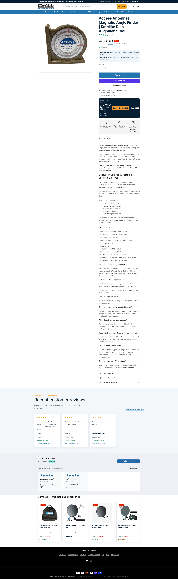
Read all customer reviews (135, 409)
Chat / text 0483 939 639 (121, 1)
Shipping (110, 43)
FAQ (103, 554)
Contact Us (62, 554)
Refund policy (81, 576)
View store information (108, 95)
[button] (138, 6)
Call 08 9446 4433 (105, 1)
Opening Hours (73, 554)
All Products (115, 554)
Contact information (122, 576)
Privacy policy (90, 576)
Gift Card (83, 554)
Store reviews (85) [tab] (57, 468)
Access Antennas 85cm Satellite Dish (100, 526)
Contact (130, 12)
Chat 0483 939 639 (138, 108)
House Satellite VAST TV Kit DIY (75, 526)
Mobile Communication (77, 12)
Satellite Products (59, 12)
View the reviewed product (44, 443)
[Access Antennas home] (47, 6)
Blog (107, 554)
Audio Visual (108, 12)
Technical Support (94, 554)
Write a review (128, 461)
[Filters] (126, 468)
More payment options (119, 85)
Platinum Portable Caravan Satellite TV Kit (127, 526)
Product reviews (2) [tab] (44, 468)
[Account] (133, 6)
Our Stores (135, 1)
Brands (47, 12)
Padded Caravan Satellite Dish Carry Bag (48, 526)
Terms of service (100, 576)
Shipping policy (111, 576)
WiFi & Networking (94, 12)
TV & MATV (120, 12)
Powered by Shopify (69, 576)
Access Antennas (59, 576)
